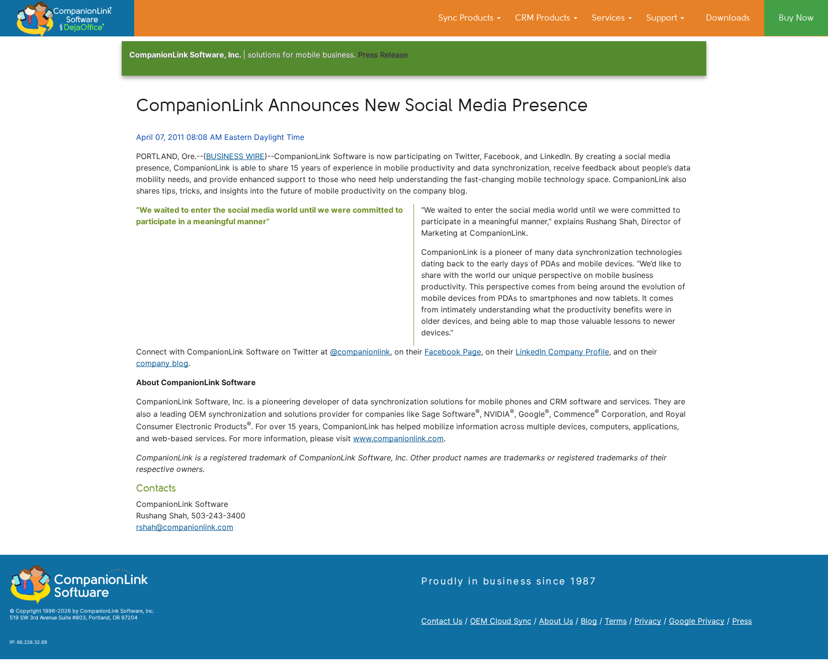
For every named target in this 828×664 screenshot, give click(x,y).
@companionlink (360, 351)
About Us (556, 621)
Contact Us (441, 621)
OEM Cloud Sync (500, 621)
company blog (162, 363)
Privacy (647, 621)
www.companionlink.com (398, 438)
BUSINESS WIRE (235, 156)
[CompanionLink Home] (67, 18)
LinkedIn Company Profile (562, 351)
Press (742, 621)
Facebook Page (453, 351)
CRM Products (544, 18)
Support (662, 18)
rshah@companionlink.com (184, 527)
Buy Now (796, 18)
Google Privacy (696, 621)
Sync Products (467, 18)
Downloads (728, 18)
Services (609, 18)
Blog (589, 621)
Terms (616, 621)
